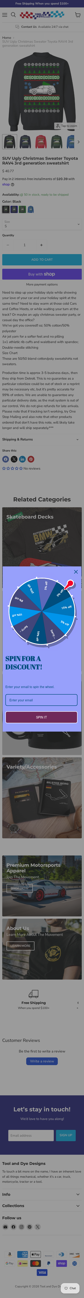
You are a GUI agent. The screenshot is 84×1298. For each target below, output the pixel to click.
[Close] (76, 571)
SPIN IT (41, 717)
